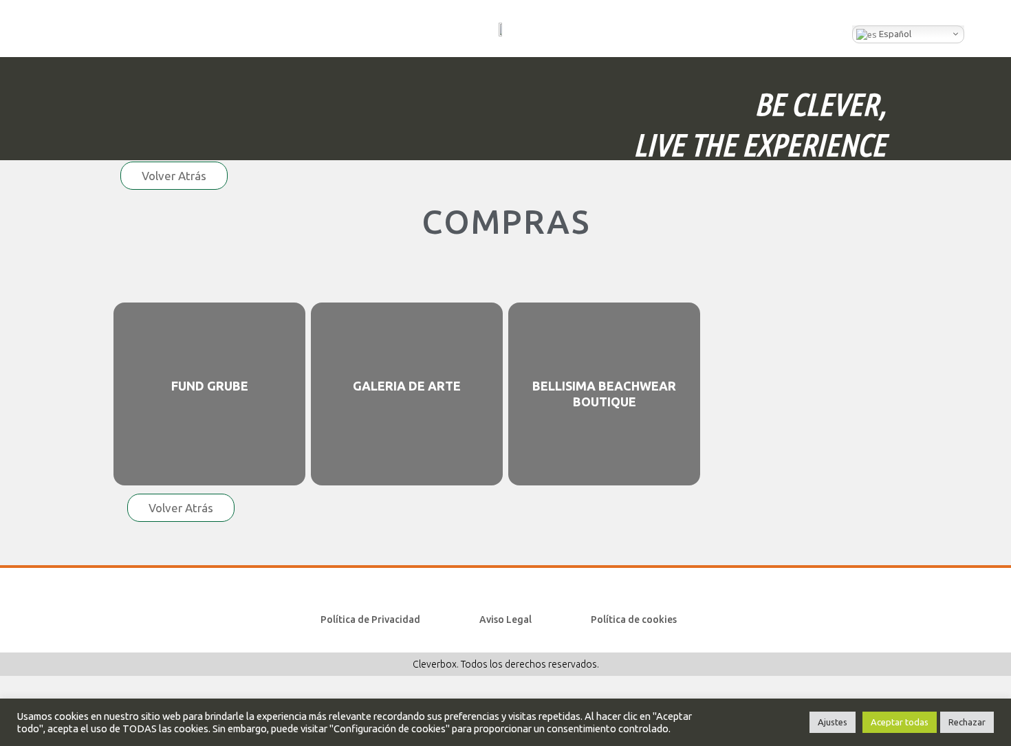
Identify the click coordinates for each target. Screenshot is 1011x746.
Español (894, 34)
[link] (209, 394)
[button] (40, 28)
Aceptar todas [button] (899, 722)
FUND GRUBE (209, 386)
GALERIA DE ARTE (407, 386)
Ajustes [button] (832, 722)
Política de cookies (634, 619)
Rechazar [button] (967, 722)
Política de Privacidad (370, 619)
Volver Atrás (174, 175)
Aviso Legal (505, 619)
